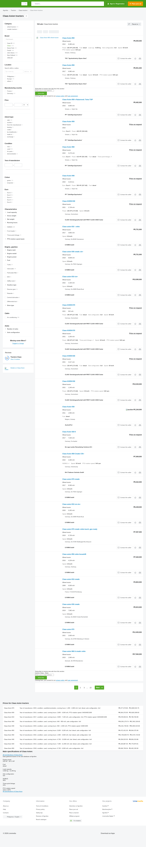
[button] (135, 58)
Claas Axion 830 (9, 712)
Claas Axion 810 (9, 717)
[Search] (33, 3)
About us (6, 806)
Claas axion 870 (68, 629)
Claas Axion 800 (9, 748)
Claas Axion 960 (68, 147)
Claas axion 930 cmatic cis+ (72, 251)
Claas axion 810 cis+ (70, 276)
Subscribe (41, 93)
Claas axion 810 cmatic (71, 579)
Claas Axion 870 (9, 708)
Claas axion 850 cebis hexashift (74, 554)
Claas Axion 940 (68, 176)
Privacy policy (40, 809)
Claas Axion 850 (68, 38)
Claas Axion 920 (9, 744)
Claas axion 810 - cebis (71, 226)
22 (90, 688)
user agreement (73, 96)
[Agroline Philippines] (11, 3)
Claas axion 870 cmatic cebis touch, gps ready (79, 529)
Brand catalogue (41, 819)
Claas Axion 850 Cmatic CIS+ (73, 454)
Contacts (6, 813)
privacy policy (60, 96)
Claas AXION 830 (68, 201)
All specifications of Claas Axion (12, 755)
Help (4, 809)
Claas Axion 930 (68, 407)
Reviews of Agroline (42, 816)
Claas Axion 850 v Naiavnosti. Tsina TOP (77, 99)
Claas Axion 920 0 (69, 432)
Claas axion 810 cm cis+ (71, 504)
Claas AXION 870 (68, 305)
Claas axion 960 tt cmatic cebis (74, 651)
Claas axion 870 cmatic (71, 479)
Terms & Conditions (42, 806)
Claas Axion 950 (68, 121)
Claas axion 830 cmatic (71, 604)
